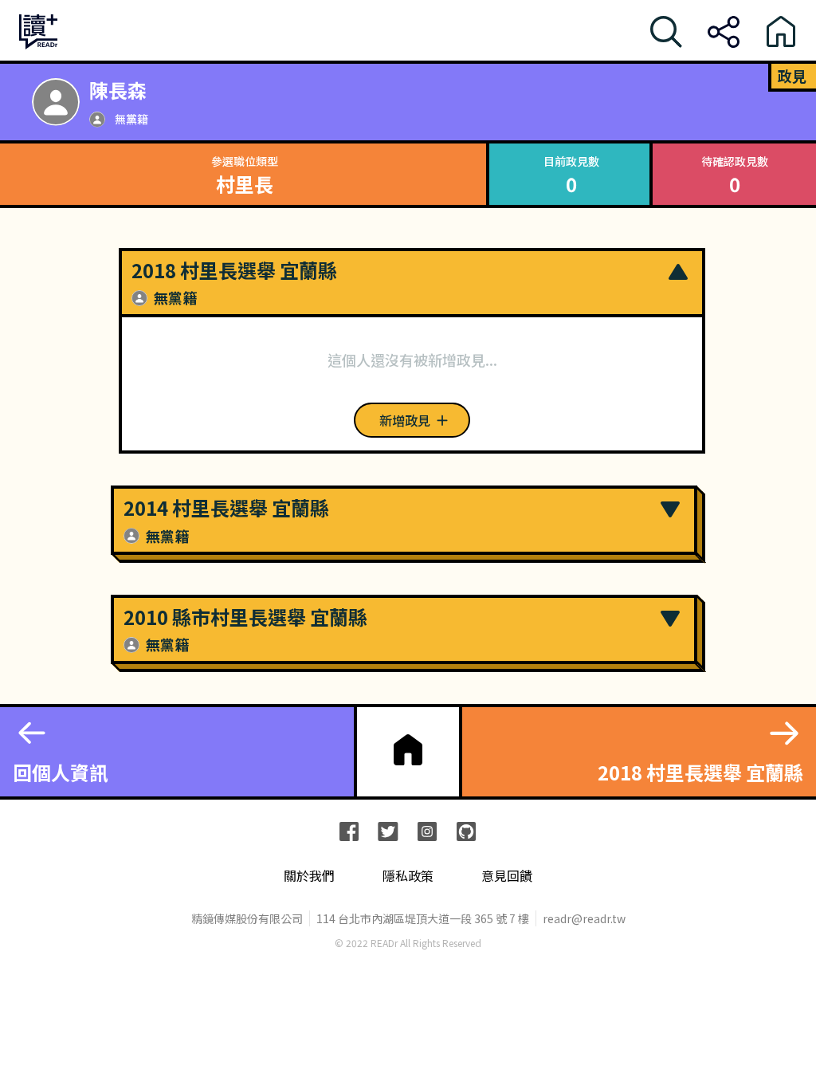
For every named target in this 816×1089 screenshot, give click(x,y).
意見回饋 (506, 876)
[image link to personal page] (56, 102)
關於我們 (309, 876)
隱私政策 (408, 876)
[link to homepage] (408, 750)
